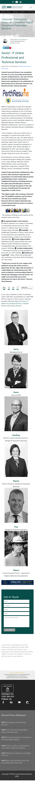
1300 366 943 (7, 696)
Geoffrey (16, 435)
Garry (16, 349)
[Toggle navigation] (31, 7)
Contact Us (7, 694)
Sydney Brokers (15, 306)
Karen (16, 392)
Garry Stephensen (22, 39)
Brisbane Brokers (16, 303)
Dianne (16, 481)
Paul (16, 527)
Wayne (16, 570)
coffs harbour (18, 649)
